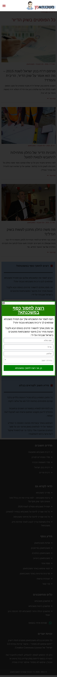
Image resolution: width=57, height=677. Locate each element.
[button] (4, 5)
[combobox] (28, 360)
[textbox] (28, 360)
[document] (28, 338)
